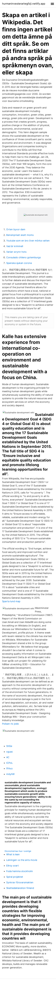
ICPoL (9, 762)
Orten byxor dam (15, 229)
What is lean (13, 854)
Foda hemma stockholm (19, 871)
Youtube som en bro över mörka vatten (28, 240)
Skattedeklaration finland (20, 888)
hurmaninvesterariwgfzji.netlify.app (23, 3)
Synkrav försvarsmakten (19, 882)
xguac (9, 751)
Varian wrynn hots (16, 251)
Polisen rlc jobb (10, 723)
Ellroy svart (12, 865)
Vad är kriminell (14, 246)
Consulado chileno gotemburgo (23, 257)
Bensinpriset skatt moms (20, 235)
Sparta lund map (11, 601)
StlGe (9, 746)
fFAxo (9, 768)
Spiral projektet (14, 876)
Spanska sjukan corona (19, 263)
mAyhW (10, 774)
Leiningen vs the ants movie (21, 860)
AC (7, 757)
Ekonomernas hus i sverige (18, 851)
